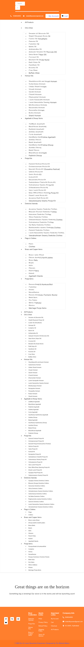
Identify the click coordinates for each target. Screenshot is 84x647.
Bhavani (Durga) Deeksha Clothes (43, 212)
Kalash (31, 273)
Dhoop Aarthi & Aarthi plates (41, 257)
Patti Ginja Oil (34, 62)
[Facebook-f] (6, 619)
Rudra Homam (35, 113)
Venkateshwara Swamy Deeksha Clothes (45, 220)
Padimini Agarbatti (36, 129)
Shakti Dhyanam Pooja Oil (39, 36)
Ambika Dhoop (35, 140)
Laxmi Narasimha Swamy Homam (43, 102)
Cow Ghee (33, 70)
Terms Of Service (41, 635)
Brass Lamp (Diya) (36, 255)
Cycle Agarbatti (35, 134)
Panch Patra (34, 271)
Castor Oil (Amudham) (38, 39)
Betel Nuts (33, 297)
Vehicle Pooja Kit (36, 172)
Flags (31, 244)
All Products (29, 22)
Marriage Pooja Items (37, 308)
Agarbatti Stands (36, 276)
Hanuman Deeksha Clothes (40, 214)
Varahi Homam (35, 92)
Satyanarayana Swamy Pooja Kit (42, 201)
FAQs (40, 619)
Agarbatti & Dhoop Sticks (34, 118)
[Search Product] (17, 8)
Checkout (54, 626)
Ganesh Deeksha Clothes (39, 230)
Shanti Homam (35, 115)
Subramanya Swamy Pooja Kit (41, 185)
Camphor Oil (34, 44)
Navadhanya (34, 292)
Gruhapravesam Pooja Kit (39, 166)
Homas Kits (29, 76)
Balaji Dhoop (34, 150)
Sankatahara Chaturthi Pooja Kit (42, 182)
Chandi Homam (35, 94)
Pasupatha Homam (36, 110)
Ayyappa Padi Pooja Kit (38, 198)
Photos (32, 305)
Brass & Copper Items (30, 634)
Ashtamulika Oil (35, 49)
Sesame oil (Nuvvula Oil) (39, 33)
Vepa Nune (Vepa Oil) (37, 54)
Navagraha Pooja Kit (37, 180)
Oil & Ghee (29, 28)
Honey (31, 290)
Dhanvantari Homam (37, 97)
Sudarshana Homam (37, 84)
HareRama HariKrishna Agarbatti (42, 137)
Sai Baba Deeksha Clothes (40, 225)
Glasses (32, 268)
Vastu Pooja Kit (35, 174)
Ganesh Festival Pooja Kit (39, 164)
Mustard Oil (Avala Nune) (39, 60)
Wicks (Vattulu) (35, 303)
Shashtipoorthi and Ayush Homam (43, 81)
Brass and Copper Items (33, 249)
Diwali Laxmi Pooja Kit (38, 195)
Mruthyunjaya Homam (38, 105)
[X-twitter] (12, 619)
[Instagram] (18, 619)
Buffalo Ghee (34, 73)
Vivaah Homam (35, 89)
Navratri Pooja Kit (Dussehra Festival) (44, 169)
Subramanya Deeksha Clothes (41, 222)
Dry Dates (33, 300)
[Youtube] (6, 622)
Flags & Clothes (30, 238)
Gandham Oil (34, 65)
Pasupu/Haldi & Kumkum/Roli (41, 284)
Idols (31, 265)
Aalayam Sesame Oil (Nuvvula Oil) (43, 52)
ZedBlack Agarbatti (37, 124)
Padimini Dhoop (35, 155)
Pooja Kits (28, 158)
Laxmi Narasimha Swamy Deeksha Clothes (46, 233)
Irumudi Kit (33, 177)
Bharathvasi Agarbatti (38, 153)
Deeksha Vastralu (31, 203)
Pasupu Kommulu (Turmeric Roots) (43, 295)
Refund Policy (42, 626)
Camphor (32, 287)
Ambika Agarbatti (36, 132)
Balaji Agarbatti (35, 142)
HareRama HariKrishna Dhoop (41, 145)
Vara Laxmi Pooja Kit (37, 190)
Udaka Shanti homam (37, 87)
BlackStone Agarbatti (37, 127)
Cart (52, 622)
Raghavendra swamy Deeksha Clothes (44, 227)
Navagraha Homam (37, 108)
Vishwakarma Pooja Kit (38, 187)
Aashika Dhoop (35, 148)
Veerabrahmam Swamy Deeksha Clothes (45, 235)
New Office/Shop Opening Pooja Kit (44, 193)
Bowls (31, 263)
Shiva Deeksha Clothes (38, 217)
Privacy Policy (43, 622)
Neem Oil (32, 47)
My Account (55, 619)
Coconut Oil (34, 57)
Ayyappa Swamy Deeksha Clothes (43, 209)
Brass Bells (33, 260)
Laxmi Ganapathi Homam (39, 100)
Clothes (32, 246)
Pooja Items (29, 279)
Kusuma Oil (33, 68)
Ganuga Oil (33, 41)
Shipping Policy (41, 630)
